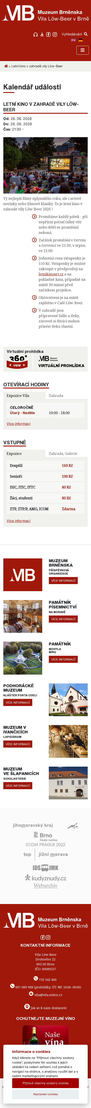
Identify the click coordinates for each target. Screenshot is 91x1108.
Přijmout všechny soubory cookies (46, 1083)
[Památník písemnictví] (22, 616)
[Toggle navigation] (82, 50)
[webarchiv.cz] (45, 885)
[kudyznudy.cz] (45, 877)
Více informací (18, 423)
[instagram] (55, 34)
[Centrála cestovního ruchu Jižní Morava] (45, 854)
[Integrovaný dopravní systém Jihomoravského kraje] (45, 867)
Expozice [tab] (14, 453)
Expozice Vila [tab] (18, 395)
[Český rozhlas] (45, 836)
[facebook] (49, 34)
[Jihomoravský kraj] (32, 825)
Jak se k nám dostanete (49, 1008)
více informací (63, 580)
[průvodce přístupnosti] (42, 34)
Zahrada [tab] (56, 395)
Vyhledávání (72, 34)
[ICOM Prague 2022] (45, 844)
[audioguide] (36, 34)
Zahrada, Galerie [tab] (63, 453)
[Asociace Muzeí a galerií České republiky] (72, 825)
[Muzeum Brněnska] (22, 574)
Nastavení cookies (45, 1094)
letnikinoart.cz (51, 274)
